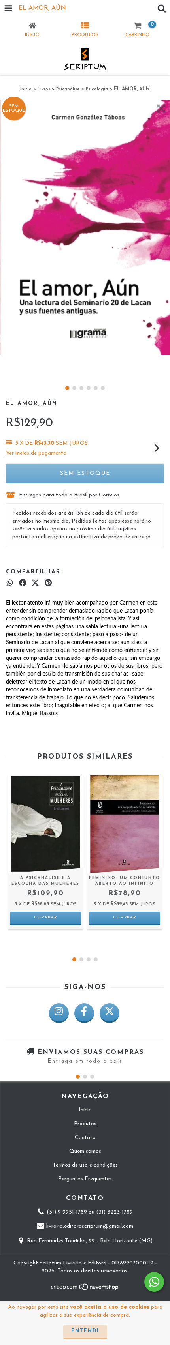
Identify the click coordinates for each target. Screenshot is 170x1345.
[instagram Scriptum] (59, 1013)
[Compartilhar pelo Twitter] (35, 583)
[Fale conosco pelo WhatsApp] (154, 1282)
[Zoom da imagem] (161, 108)
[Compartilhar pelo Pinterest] (48, 583)
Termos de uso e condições (85, 1165)
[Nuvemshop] (85, 1289)
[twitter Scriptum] (109, 1013)
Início (26, 89)
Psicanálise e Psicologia (82, 89)
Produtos (85, 1124)
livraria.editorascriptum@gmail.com (89, 1227)
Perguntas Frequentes (85, 1179)
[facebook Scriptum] (84, 1013)
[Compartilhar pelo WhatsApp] (9, 583)
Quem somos (85, 1151)
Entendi (85, 1331)
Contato (85, 1138)
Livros (44, 89)
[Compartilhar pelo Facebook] (22, 583)
